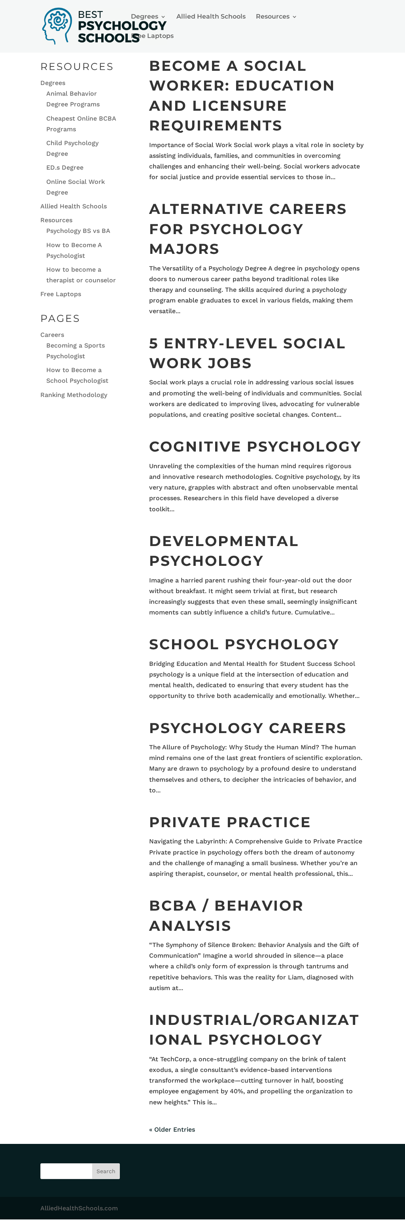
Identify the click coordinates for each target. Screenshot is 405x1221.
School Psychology (244, 644)
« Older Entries (172, 1129)
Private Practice (230, 822)
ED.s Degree (64, 167)
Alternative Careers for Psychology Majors (248, 228)
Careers (52, 334)
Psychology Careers (248, 728)
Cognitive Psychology (255, 446)
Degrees (144, 17)
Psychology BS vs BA (78, 230)
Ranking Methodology (73, 395)
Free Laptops (152, 36)
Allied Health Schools (211, 17)
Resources (273, 17)
